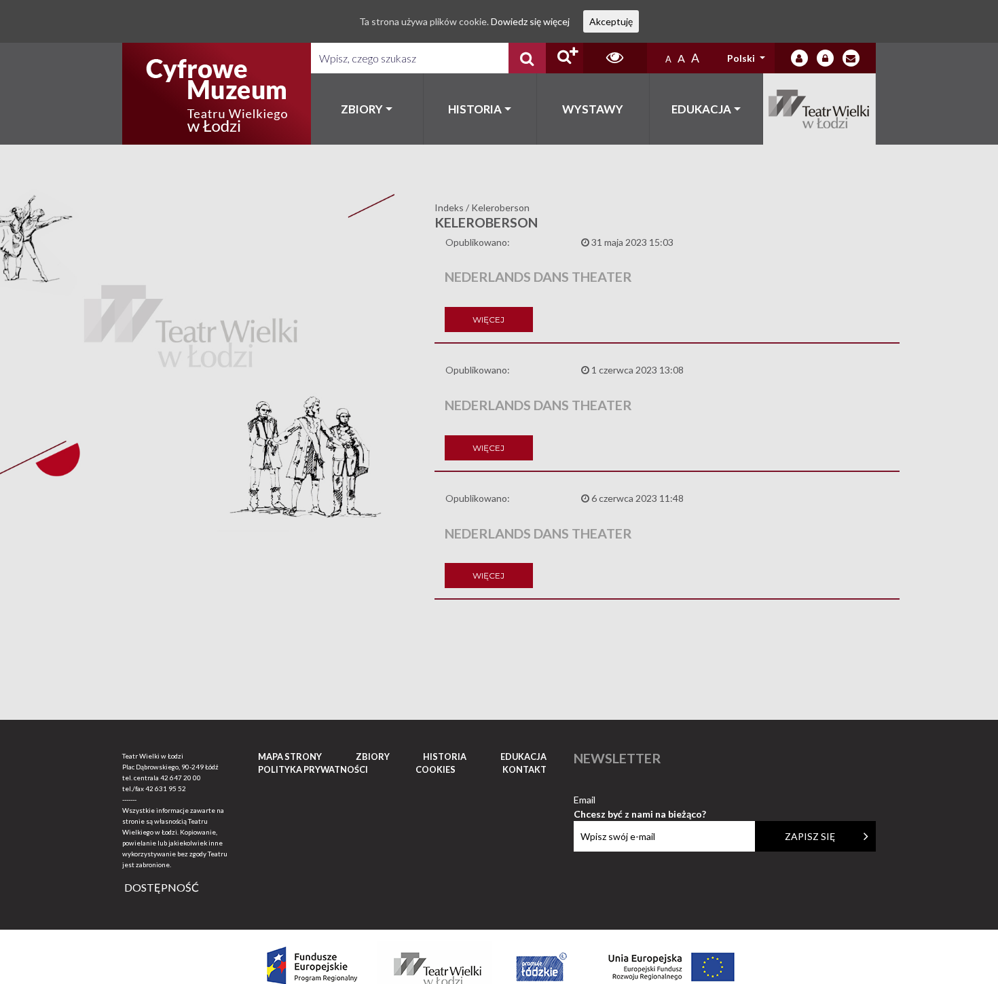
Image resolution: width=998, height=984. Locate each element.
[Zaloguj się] (799, 58)
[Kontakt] (851, 58)
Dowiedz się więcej (530, 21)
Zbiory (362, 109)
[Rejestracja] (825, 58)
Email (640, 800)
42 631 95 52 (165, 788)
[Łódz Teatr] (216, 94)
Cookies (435, 769)
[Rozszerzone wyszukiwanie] (564, 58)
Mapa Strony (290, 756)
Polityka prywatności (313, 769)
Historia (475, 109)
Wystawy (592, 109)
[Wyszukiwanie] (527, 58)
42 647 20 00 (180, 777)
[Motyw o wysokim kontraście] (614, 58)
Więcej (488, 319)
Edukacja (701, 109)
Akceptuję (611, 21)
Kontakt (524, 769)
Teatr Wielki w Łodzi (819, 109)
